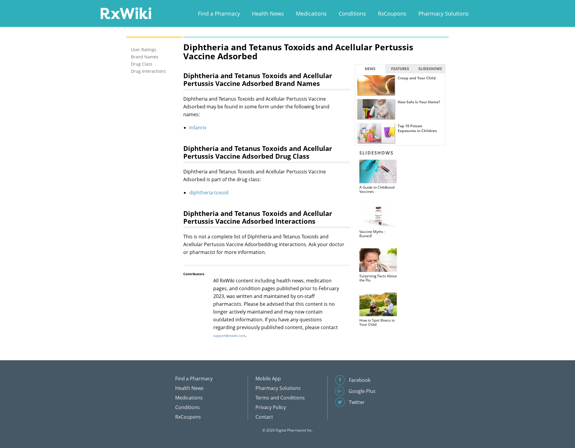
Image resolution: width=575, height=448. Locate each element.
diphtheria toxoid (209, 192)
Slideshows (430, 68)
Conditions (352, 13)
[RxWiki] (125, 13)
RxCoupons (392, 13)
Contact (264, 417)
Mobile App (268, 378)
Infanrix (197, 127)
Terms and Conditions (280, 397)
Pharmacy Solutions (443, 13)
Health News (268, 13)
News (370, 68)
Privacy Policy (270, 407)
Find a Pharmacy (219, 13)
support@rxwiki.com (229, 335)
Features (400, 68)
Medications (311, 13)
